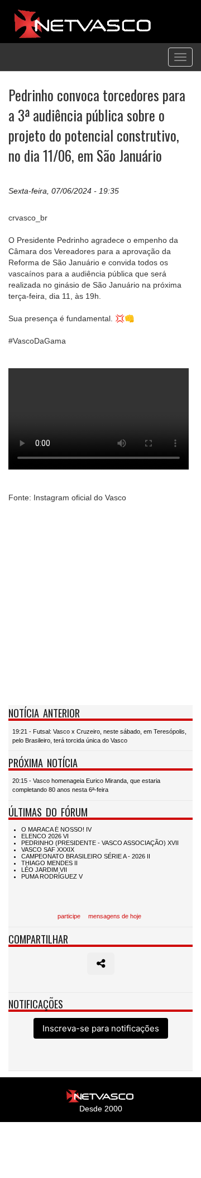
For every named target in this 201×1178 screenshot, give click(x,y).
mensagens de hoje (114, 916)
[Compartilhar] (100, 963)
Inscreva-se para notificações (100, 1028)
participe (69, 916)
